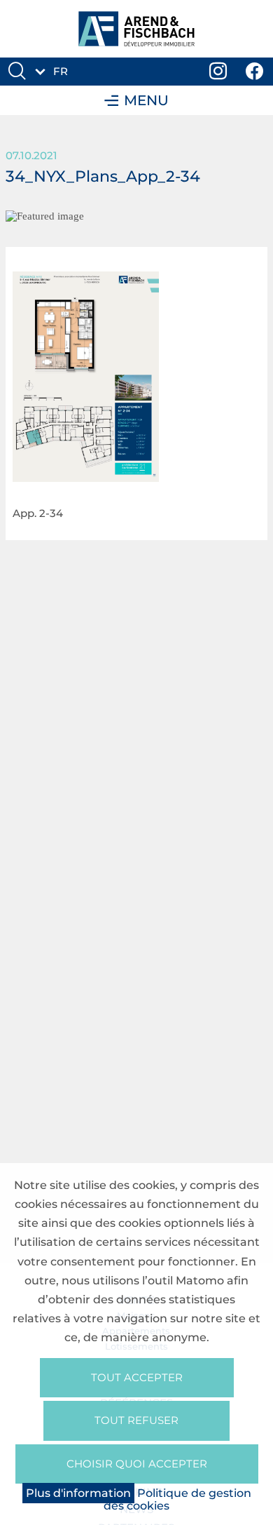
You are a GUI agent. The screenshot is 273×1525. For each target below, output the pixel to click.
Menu (146, 100)
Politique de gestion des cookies (177, 1499)
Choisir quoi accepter (136, 1463)
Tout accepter (137, 1377)
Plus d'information (78, 1493)
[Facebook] (255, 71)
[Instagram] (218, 71)
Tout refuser (136, 1420)
